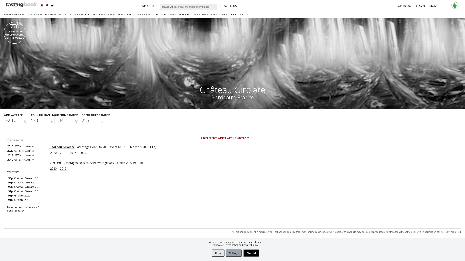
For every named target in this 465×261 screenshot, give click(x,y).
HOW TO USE (229, 6)
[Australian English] (47, 6)
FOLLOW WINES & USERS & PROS (113, 14)
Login (420, 6)
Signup (434, 6)
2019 (63, 153)
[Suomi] (52, 6)
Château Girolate (62, 147)
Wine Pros (143, 14)
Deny (218, 253)
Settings (233, 253)
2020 (53, 153)
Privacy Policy (250, 244)
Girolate (55, 163)
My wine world (79, 14)
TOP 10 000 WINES (164, 14)
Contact (244, 14)
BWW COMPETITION (223, 14)
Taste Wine (34, 14)
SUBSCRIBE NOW (14, 14)
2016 (73, 153)
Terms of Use (231, 244)
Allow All (251, 253)
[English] (42, 6)
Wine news (200, 14)
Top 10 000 (404, 6)
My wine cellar (55, 14)
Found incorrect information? (23, 208)
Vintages (185, 14)
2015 (83, 153)
